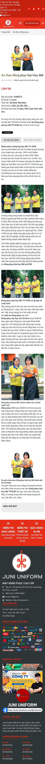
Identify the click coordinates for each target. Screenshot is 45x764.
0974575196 (7, 745)
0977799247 (27, 759)
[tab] (11, 140)
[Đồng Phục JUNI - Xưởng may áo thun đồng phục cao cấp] (8, 23)
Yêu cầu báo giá (31, 23)
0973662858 (7, 759)
